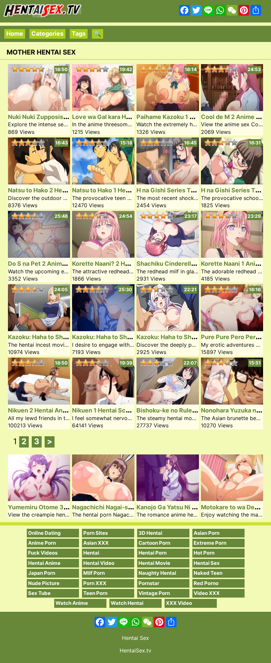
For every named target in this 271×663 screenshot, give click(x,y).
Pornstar (148, 583)
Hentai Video (98, 563)
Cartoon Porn (154, 543)
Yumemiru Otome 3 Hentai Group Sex (61, 507)
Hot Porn (204, 553)
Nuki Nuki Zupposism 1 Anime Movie (60, 116)
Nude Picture (43, 583)
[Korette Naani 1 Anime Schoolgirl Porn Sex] (232, 255)
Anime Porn (42, 543)
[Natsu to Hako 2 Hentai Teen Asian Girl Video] (39, 182)
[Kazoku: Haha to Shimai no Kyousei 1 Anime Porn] (167, 329)
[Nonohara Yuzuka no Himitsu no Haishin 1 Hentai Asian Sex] (232, 402)
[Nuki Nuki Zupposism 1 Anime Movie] (39, 108)
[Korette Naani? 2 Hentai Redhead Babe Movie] (103, 255)
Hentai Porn (152, 553)
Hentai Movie (154, 563)
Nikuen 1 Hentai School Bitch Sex (119, 410)
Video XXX (207, 593)
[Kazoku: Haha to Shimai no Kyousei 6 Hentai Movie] (39, 329)
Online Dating (44, 533)
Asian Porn (206, 533)
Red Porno (206, 583)
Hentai (91, 553)
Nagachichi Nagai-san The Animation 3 (127, 507)
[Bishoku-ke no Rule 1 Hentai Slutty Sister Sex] (167, 402)
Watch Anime (72, 603)
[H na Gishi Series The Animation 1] (232, 182)
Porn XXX (94, 583)
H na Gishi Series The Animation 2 (185, 190)
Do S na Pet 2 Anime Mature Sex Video (63, 263)
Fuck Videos (43, 553)
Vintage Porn (154, 593)
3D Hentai (150, 533)
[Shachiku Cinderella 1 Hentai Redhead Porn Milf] (167, 255)
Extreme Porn (210, 543)
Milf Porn (94, 573)
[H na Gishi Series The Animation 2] (167, 182)
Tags (79, 33)
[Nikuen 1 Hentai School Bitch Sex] (103, 402)
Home (14, 33)
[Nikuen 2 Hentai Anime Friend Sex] (39, 402)
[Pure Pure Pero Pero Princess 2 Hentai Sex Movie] (232, 329)
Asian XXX (96, 543)
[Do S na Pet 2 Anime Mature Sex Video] (39, 255)
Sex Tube (39, 593)
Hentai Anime (44, 563)
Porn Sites (95, 533)
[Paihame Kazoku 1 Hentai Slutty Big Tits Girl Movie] (167, 108)
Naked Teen (208, 573)
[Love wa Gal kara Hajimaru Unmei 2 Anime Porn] (103, 108)
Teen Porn (95, 593)
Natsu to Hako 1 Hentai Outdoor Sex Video (132, 190)
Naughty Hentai (157, 573)
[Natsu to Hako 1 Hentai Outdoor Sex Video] (103, 182)
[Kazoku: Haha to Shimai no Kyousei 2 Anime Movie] (103, 329)
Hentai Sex (207, 563)
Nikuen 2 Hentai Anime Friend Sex (56, 410)
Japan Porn (41, 573)
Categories (47, 33)
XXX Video (179, 603)
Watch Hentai (127, 603)
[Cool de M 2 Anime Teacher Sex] (232, 108)
